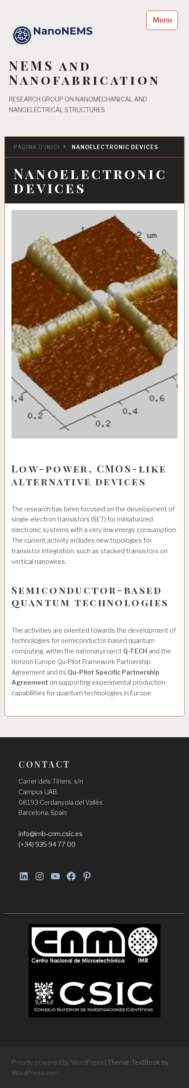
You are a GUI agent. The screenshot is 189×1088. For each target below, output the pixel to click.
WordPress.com (35, 1073)
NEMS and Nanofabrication (84, 72)
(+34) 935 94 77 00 (47, 844)
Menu (162, 20)
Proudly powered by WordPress (57, 1062)
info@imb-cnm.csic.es (50, 834)
